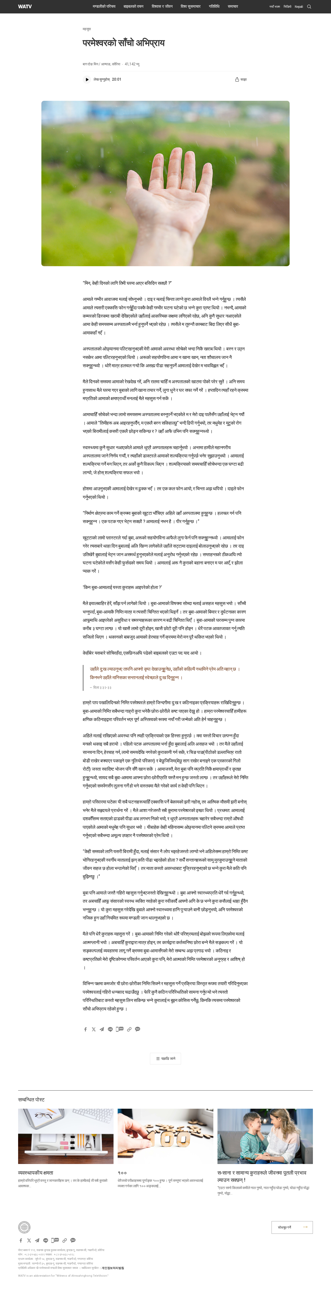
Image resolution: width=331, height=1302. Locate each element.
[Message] (120, 1029)
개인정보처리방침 (113, 1268)
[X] (93, 1029)
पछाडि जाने (168, 1058)
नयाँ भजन (274, 7)
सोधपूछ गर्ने (284, 1227)
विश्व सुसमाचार (191, 6)
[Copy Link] (129, 1029)
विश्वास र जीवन (162, 6)
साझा (243, 79)
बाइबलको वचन (134, 6)
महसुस (87, 29)
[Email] (101, 1029)
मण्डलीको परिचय (104, 6)
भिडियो (287, 7)
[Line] (110, 1029)
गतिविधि (214, 6)
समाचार (233, 6)
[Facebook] (85, 1029)
